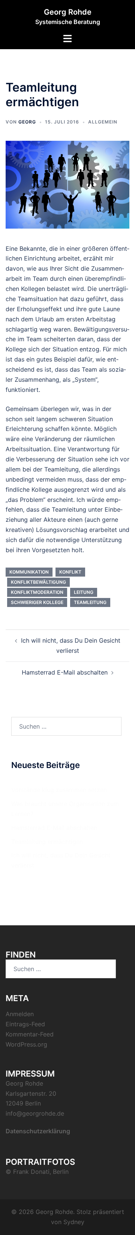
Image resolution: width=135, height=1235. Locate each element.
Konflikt (70, 572)
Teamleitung (90, 602)
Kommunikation (29, 572)
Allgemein (102, 122)
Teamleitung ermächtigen (47, 841)
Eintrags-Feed (25, 1024)
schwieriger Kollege (37, 602)
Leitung (83, 592)
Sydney (73, 1222)
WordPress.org (26, 1044)
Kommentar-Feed (30, 1034)
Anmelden (20, 1014)
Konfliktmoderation (37, 592)
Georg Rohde (68, 12)
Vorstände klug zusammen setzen (59, 790)
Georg (27, 122)
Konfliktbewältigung (38, 582)
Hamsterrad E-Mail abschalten (65, 672)
